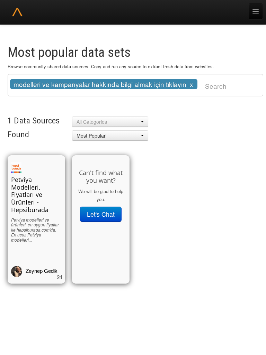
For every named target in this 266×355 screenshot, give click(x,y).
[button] (110, 121)
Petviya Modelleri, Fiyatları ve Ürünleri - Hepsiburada (29, 194)
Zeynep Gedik (41, 270)
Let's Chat (101, 214)
